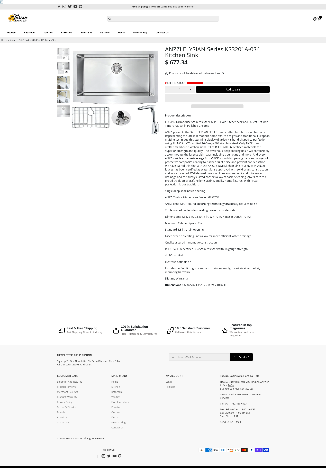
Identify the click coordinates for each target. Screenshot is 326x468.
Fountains (86, 32)
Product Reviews (66, 386)
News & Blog (140, 32)
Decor (121, 32)
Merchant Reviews (67, 391)
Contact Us (162, 32)
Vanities (48, 32)
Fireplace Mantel (120, 402)
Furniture (66, 32)
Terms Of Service (66, 407)
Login (169, 381)
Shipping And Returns (69, 381)
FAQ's (231, 385)
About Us (62, 417)
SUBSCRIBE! (241, 357)
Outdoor (105, 32)
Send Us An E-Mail (230, 422)
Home (4, 40)
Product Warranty (67, 397)
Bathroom (29, 32)
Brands (61, 412)
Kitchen (11, 32)
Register (170, 386)
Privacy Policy (64, 402)
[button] (217, 98)
